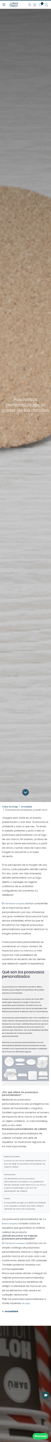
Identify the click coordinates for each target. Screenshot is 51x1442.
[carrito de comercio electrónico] (34, 4)
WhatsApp (40, 1436)
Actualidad (26, 806)
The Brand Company (15, 903)
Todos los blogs (10, 806)
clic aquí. (26, 1303)
